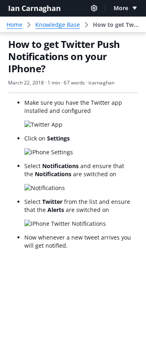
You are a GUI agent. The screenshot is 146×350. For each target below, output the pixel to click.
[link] (116, 25)
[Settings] (94, 8)
